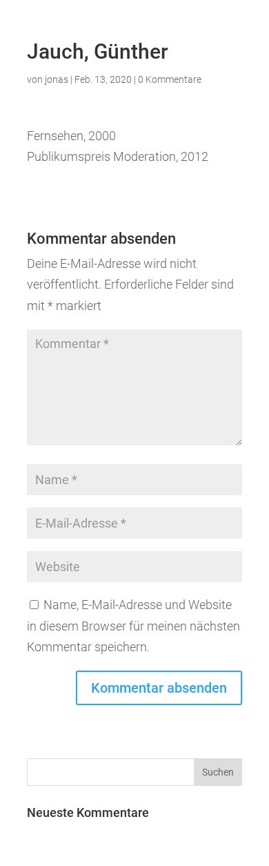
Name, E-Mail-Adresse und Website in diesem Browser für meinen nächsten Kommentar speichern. (133, 625)
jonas (56, 79)
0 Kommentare (169, 79)
